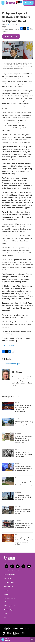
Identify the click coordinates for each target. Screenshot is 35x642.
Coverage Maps (8, 610)
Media (16, 449)
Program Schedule (9, 582)
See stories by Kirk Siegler (11, 364)
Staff (5, 617)
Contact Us (7, 594)
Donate (29, 3)
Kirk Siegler (11, 25)
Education (18, 506)
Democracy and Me (9, 598)
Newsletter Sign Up (9, 586)
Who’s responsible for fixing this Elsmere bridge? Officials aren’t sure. (24, 424)
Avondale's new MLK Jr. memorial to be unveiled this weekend (23, 497)
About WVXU (7, 578)
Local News (18, 419)
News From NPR (9, 345)
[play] (3, 640)
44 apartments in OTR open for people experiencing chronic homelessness (24, 525)
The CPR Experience (9, 574)
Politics (17, 402)
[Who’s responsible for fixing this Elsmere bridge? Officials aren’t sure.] (8, 422)
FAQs (5, 613)
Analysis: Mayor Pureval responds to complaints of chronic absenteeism (23, 468)
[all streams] (32, 639)
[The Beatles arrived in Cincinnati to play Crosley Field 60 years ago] (8, 453)
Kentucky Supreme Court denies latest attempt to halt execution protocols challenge (24, 541)
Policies (6, 602)
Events (6, 590)
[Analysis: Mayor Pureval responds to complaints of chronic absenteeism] (8, 467)
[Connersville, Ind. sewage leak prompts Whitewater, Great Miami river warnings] (8, 481)
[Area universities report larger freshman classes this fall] (8, 510)
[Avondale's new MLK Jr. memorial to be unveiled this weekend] (8, 496)
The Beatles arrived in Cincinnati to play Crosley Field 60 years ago (23, 454)
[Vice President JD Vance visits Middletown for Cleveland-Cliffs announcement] (8, 406)
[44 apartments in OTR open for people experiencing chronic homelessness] (8, 524)
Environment (18, 478)
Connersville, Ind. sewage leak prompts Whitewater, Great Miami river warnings (24, 483)
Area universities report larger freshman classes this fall (23, 511)
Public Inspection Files (10, 606)
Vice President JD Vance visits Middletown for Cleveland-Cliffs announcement (23, 408)
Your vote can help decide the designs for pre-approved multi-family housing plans (23, 439)
